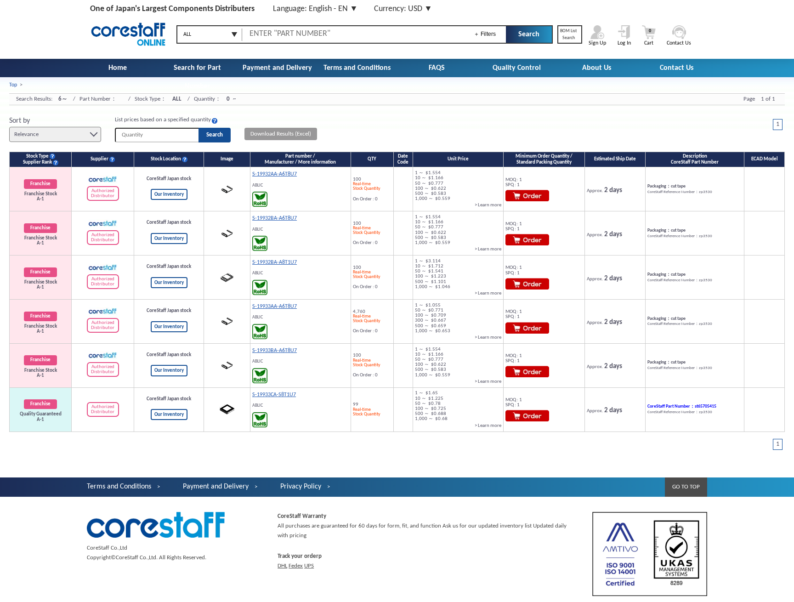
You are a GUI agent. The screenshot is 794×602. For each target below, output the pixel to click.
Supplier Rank (37, 162)
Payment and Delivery (277, 68)
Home (117, 68)
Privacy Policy (300, 486)
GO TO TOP (686, 487)
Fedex (296, 566)
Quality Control (517, 68)
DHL (282, 566)
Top (13, 85)
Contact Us (676, 68)
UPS (309, 566)
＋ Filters (485, 34)
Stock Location (166, 159)
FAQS (437, 68)
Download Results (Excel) (280, 134)
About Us (596, 68)
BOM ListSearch (568, 34)
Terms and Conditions (357, 68)
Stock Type (37, 156)
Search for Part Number (197, 77)
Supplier (99, 159)
